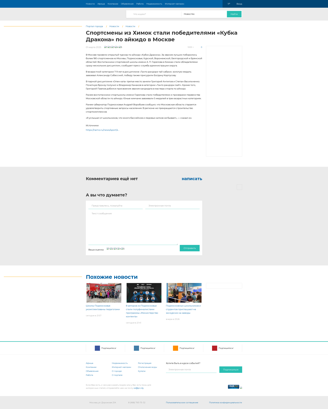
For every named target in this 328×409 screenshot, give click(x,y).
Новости (90, 4)
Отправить (190, 248)
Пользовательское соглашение (182, 402)
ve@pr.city (139, 388)
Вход (239, 4)
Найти (234, 14)
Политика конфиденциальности (225, 402)
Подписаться (230, 369)
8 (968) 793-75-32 (136, 402)
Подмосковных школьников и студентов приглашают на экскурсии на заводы (183, 309)
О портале (117, 375)
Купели (141, 371)
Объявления (127, 4)
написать (192, 178)
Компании (113, 4)
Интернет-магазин (174, 4)
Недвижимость (154, 4)
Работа (140, 4)
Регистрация (144, 363)
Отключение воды (147, 367)
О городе (117, 371)
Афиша (101, 4)
